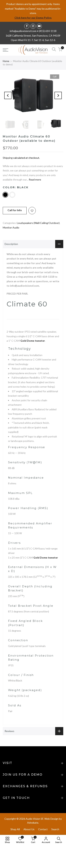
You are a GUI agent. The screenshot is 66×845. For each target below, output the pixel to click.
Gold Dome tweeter (32, 340)
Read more (34, 179)
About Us (28, 829)
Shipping (8, 157)
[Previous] (8, 95)
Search (55, 829)
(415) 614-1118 (47, 30)
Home (6, 61)
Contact (43, 829)
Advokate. (33, 822)
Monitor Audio (11, 227)
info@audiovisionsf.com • (24, 30)
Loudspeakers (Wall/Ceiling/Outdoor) (38, 222)
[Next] (58, 95)
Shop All (15, 829)
